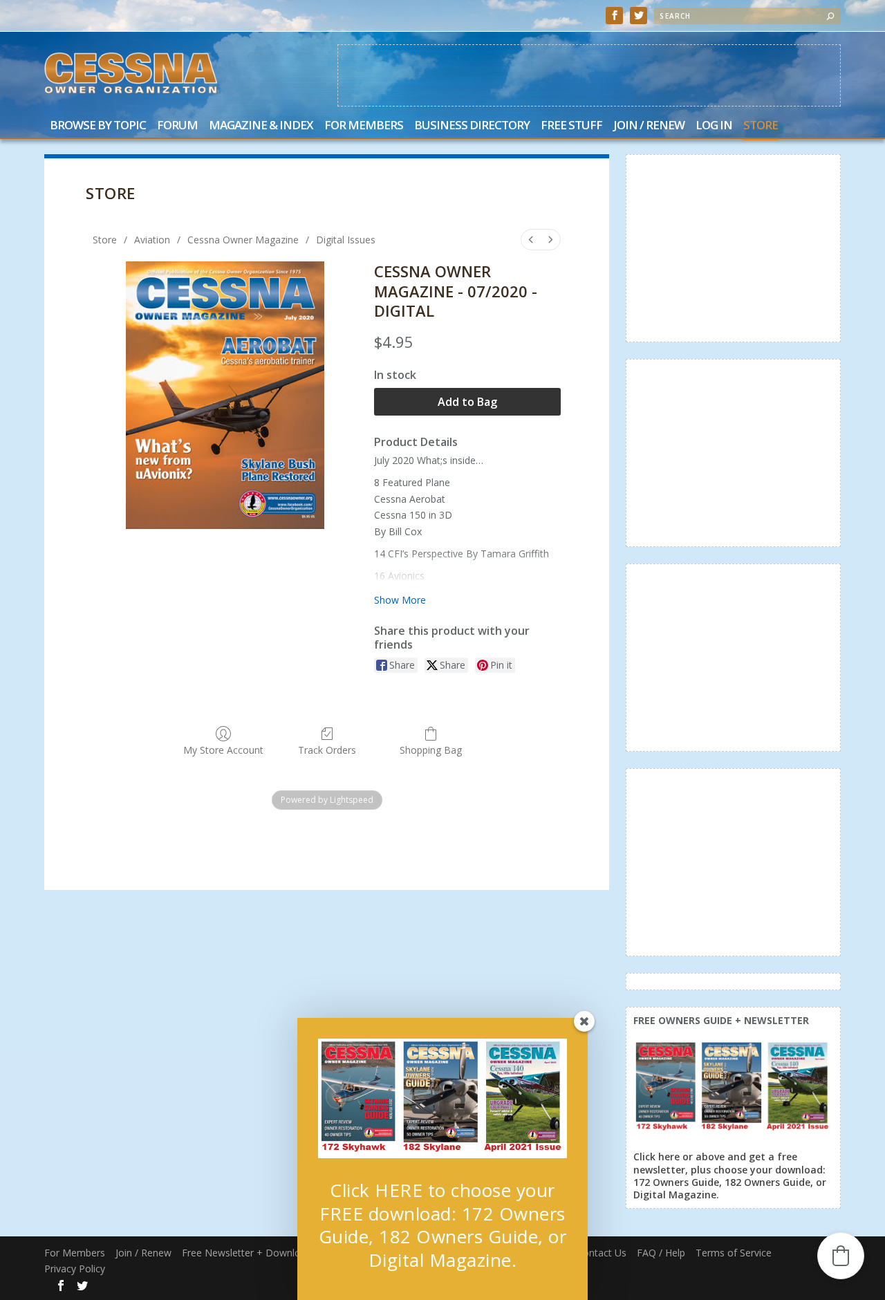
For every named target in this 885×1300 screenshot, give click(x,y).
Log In (714, 126)
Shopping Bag (431, 749)
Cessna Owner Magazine (243, 239)
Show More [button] (400, 599)
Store (760, 126)
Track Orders (327, 749)
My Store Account (223, 749)
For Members (363, 126)
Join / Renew (648, 126)
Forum (177, 126)
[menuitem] (531, 240)
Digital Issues (345, 239)
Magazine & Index (261, 126)
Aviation (152, 239)
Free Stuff (571, 126)
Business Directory (472, 126)
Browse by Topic (98, 126)
